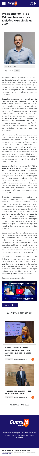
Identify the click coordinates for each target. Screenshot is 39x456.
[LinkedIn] (24, 443)
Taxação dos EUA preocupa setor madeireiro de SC (18, 392)
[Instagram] (11, 443)
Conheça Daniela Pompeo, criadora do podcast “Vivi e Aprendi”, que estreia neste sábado (18, 352)
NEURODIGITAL (6, 453)
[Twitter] (18, 443)
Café (9, 359)
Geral (9, 397)
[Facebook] (15, 443)
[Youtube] (21, 443)
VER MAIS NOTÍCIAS (19, 405)
